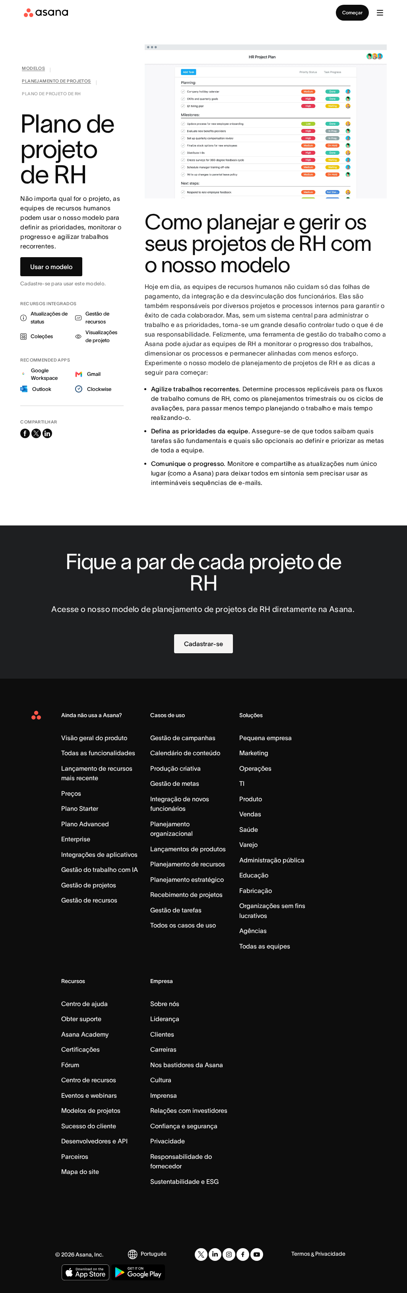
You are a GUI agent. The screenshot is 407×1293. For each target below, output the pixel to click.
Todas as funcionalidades (98, 752)
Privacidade (167, 1141)
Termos (300, 1254)
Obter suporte (81, 1018)
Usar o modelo (51, 266)
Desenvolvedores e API (94, 1141)
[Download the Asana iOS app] (85, 1272)
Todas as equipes (264, 946)
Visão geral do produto (94, 737)
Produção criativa (175, 768)
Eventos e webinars (89, 1095)
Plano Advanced (85, 823)
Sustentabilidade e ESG (184, 1181)
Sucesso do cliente (88, 1125)
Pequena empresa (265, 737)
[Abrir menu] (380, 13)
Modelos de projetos (90, 1110)
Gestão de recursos (89, 900)
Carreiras (163, 1049)
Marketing (253, 752)
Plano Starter (79, 808)
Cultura (160, 1079)
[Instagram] (229, 1254)
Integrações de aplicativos (99, 854)
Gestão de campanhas (182, 737)
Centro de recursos (88, 1079)
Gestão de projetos (88, 885)
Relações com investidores (188, 1110)
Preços (71, 793)
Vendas (250, 814)
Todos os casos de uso (183, 925)
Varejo (248, 844)
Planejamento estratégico (187, 879)
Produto (250, 798)
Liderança (164, 1018)
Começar (352, 12)
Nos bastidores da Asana (186, 1064)
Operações (255, 768)
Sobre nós (164, 1003)
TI (241, 783)
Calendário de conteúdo (185, 752)
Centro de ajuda (84, 1003)
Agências (253, 930)
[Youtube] (256, 1254)
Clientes (162, 1034)
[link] (33, 69)
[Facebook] (242, 1254)
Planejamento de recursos (187, 864)
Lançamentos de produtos (188, 848)
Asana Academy (85, 1034)
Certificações (80, 1049)
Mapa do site (80, 1171)
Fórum (70, 1064)
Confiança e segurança (183, 1125)
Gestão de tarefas (176, 910)
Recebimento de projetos (186, 894)
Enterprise (75, 839)
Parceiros (74, 1156)
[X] (201, 1254)
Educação (253, 875)
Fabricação (255, 890)
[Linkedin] (215, 1254)
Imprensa (163, 1095)
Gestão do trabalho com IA (99, 869)
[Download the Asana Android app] (138, 1272)
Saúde (248, 829)
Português (154, 1254)
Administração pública (271, 860)
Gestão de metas (174, 783)
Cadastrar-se (203, 643)
